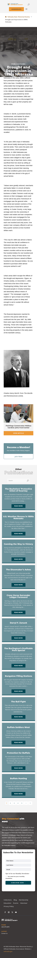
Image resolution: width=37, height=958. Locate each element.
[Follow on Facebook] (5, 912)
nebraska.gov (8, 951)
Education (7, 903)
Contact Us (4, 933)
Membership (23, 900)
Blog (15, 900)
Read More (18, 506)
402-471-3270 (5, 927)
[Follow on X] (12, 912)
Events (15, 903)
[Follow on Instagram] (8, 912)
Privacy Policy (9, 906)
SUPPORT (4, 931)
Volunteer (23, 903)
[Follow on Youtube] (15, 912)
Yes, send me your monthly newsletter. (15, 877)
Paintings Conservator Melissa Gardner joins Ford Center (18, 427)
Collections (8, 900)
